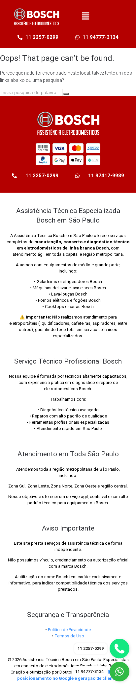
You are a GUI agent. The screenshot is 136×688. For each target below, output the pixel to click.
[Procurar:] (31, 92)
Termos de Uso (69, 635)
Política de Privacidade (69, 629)
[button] (85, 16)
